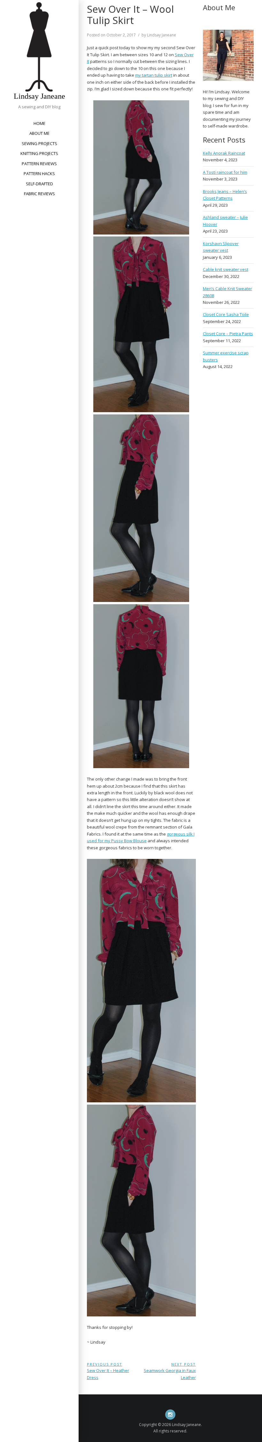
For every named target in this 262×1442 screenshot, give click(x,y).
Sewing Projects (39, 143)
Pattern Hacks (39, 173)
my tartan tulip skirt (153, 75)
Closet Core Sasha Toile (226, 314)
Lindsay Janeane (39, 96)
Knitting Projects (39, 153)
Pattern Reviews (39, 163)
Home (39, 123)
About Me (39, 133)
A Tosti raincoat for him (225, 172)
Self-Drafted (39, 184)
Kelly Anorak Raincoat (224, 153)
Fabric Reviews (39, 194)
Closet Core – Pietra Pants (228, 333)
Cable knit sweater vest (225, 269)
